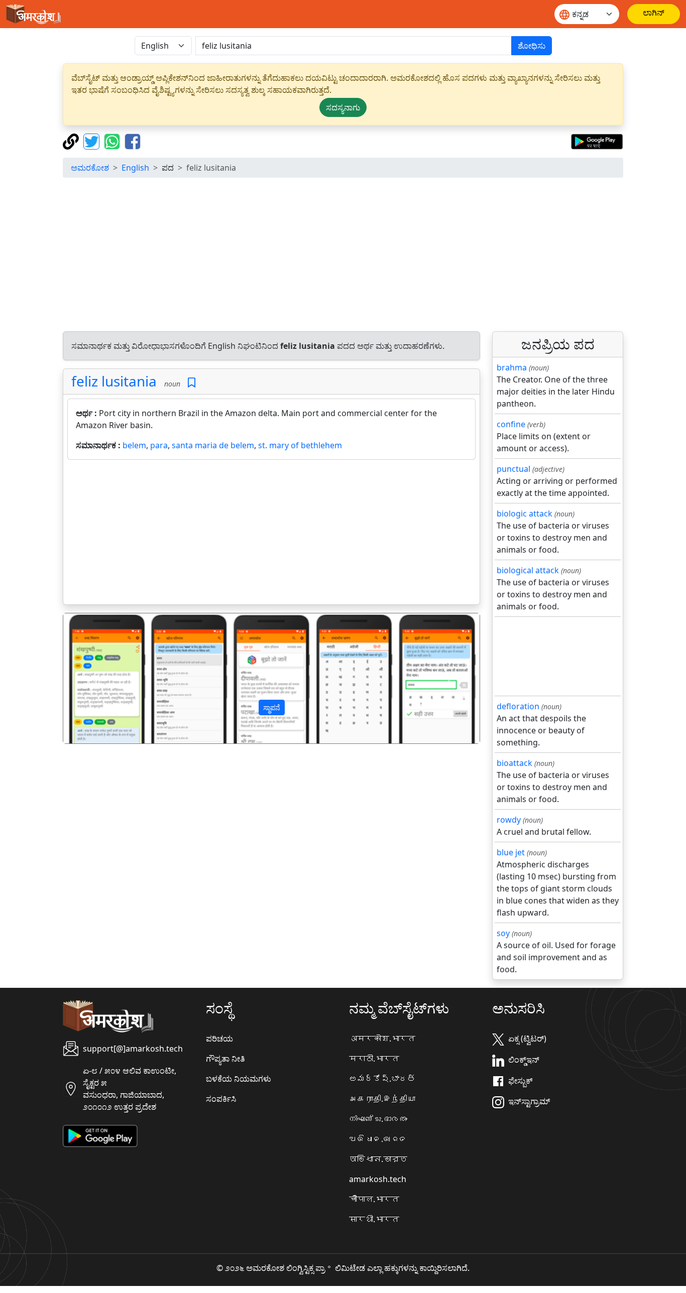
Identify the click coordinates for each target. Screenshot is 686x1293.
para (159, 445)
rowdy (509, 819)
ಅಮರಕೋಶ (90, 167)
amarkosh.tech (377, 1179)
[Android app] (100, 1135)
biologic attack (524, 513)
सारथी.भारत (374, 1219)
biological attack (528, 570)
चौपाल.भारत (374, 1199)
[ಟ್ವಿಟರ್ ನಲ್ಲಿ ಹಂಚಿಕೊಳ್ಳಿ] (92, 140)
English (135, 167)
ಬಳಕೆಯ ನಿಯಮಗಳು (238, 1078)
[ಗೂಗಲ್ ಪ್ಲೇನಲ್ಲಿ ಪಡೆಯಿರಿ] (596, 140)
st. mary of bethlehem (300, 445)
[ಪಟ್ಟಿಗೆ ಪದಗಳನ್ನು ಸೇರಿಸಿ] (191, 383)
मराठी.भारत (374, 1058)
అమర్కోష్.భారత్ (382, 1078)
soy (503, 933)
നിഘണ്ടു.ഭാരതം (378, 1118)
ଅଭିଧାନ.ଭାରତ (378, 1138)
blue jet (511, 852)
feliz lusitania (114, 381)
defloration (518, 706)
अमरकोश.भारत (382, 1038)
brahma (512, 367)
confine (511, 424)
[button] (94, 678)
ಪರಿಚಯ (219, 1038)
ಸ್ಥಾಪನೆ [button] (271, 707)
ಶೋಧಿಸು (531, 45)
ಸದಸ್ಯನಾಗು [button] (343, 107)
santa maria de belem (213, 445)
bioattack (514, 762)
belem (134, 445)
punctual (513, 468)
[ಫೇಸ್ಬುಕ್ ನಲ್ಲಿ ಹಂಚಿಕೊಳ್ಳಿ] (133, 140)
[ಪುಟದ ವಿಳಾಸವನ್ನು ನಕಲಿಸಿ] (72, 140)
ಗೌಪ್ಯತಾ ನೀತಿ (225, 1058)
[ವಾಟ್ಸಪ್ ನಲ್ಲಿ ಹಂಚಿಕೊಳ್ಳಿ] (113, 140)
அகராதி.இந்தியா (382, 1098)
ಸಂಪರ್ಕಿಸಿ (221, 1098)
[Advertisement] (343, 256)
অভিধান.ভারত (378, 1159)
